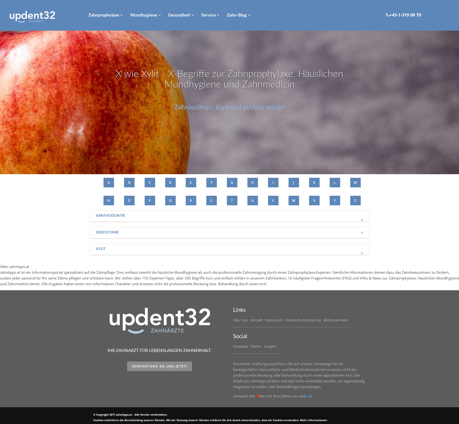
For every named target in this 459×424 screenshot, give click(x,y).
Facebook (240, 346)
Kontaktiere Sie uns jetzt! (159, 366)
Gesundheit (179, 15)
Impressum (274, 320)
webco (305, 396)
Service (209, 15)
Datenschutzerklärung (303, 320)
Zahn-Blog (237, 15)
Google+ (270, 346)
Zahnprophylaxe (104, 15)
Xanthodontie (110, 216)
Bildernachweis (335, 320)
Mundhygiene (144, 15)
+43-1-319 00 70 (405, 15)
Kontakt (256, 320)
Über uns (240, 320)
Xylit (101, 249)
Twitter (256, 346)
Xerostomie (107, 232)
